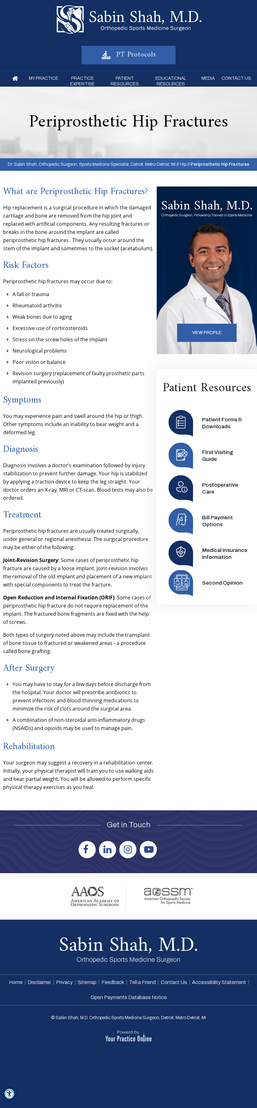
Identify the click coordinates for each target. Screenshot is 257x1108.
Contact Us (236, 78)
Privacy (64, 982)
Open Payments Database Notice (129, 997)
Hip (183, 164)
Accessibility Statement (219, 982)
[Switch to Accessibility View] (9, 1094)
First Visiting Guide (217, 455)
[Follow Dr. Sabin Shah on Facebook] (88, 848)
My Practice (43, 78)
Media (208, 78)
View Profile (207, 332)
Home (15, 79)
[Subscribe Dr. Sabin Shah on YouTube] (149, 848)
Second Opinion (222, 583)
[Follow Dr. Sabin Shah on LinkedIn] (108, 848)
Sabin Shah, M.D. (207, 206)
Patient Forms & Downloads (222, 423)
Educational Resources (170, 81)
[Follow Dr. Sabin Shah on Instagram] (129, 848)
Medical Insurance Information (224, 553)
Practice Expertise (82, 81)
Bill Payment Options (217, 521)
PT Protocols (135, 55)
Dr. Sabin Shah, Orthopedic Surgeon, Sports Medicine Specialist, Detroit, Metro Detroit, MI (92, 164)
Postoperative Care (220, 488)
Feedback (113, 982)
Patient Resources (125, 81)
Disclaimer (39, 982)
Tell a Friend (142, 982)
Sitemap (87, 982)
